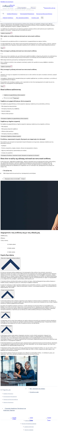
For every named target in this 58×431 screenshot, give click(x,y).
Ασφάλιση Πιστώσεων (8, 393)
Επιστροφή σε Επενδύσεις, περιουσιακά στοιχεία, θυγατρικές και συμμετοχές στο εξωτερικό (20, 155)
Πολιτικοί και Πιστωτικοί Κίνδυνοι (10, 399)
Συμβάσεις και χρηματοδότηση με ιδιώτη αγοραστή (14, 95)
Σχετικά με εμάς (34, 392)
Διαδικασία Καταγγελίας (29, 426)
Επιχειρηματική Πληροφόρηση (10, 396)
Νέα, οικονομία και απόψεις (37, 388)
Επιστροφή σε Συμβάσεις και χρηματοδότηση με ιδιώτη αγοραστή (14, 118)
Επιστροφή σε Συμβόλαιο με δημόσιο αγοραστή (11, 136)
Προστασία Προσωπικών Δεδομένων (29, 423)
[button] (3, 14)
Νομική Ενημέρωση (29, 420)
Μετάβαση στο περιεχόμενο (7, 1)
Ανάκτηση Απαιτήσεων (8, 402)
